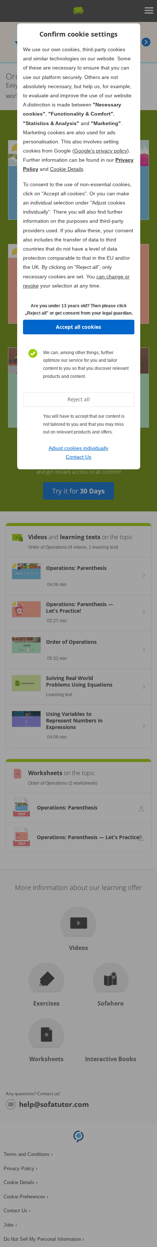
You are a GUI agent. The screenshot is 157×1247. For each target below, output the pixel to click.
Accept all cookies (78, 326)
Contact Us (78, 457)
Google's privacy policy (100, 151)
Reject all (79, 399)
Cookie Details (66, 169)
